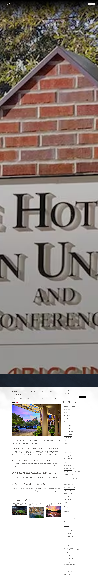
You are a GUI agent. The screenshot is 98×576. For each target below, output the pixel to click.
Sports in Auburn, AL (67, 486)
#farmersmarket (67, 509)
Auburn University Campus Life (69, 425)
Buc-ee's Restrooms (67, 444)
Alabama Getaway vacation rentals (70, 410)
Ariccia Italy (66, 521)
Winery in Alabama (67, 500)
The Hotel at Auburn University (69, 487)
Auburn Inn (66, 422)
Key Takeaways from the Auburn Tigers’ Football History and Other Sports (36, 504)
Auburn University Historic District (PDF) (35, 448)
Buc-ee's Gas (66, 443)
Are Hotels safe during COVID (69, 518)
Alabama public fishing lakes (68, 412)
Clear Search (64, 399)
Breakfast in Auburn (67, 573)
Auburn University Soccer (68, 558)
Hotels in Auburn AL (29, 496)
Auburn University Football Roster (70, 427)
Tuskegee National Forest (68, 493)
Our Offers (41, 3)
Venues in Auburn (67, 497)
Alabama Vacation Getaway (69, 413)
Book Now (91, 3)
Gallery (66, 3)
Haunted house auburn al (68, 465)
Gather (52, 3)
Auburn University (55, 440)
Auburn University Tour (68, 434)
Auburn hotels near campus (68, 543)
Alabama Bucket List (67, 511)
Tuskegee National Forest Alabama (70, 494)
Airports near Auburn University (69, 406)
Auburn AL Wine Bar (67, 527)
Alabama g (65, 514)
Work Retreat (66, 502)
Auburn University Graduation (69, 428)
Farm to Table (66, 459)
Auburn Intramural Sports (68, 548)
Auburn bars (66, 531)
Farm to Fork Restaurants (68, 458)
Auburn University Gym (68, 556)
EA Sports (65, 453)
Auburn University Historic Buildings (38, 398)
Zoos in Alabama (67, 503)
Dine (47, 3)
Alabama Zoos (66, 416)
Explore (59, 3)
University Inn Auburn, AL (68, 496)
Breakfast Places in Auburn (68, 574)
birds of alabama (67, 570)
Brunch (65, 440)
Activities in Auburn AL (17, 398)
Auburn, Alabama (15, 438)
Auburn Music (66, 424)
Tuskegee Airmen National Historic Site (34, 472)
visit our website (21, 493)
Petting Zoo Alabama (67, 480)
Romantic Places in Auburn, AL (69, 484)
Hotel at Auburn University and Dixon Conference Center (37, 441)
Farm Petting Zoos (67, 456)
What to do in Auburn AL (68, 499)
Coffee (65, 449)
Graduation (66, 464)
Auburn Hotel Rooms (67, 542)
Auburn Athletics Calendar (68, 530)
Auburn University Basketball (69, 553)
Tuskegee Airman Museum (39, 400)
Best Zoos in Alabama (67, 437)
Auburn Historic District (26, 398)
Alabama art (66, 407)
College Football (67, 450)
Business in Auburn (67, 447)
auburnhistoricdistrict (21, 496)
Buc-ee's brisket (66, 441)
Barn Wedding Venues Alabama (69, 564)
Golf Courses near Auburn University (70, 462)
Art (64, 523)
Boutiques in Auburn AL (68, 571)
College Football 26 (67, 452)
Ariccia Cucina (66, 520)
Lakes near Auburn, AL (68, 475)
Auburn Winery (66, 561)
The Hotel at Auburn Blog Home (68, 390)
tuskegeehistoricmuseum (38, 496)
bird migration (66, 568)
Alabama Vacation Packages (69, 415)
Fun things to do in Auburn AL (69, 461)
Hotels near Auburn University (18, 400)
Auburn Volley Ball (67, 559)
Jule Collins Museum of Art (68, 474)
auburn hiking (66, 537)
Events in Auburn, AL (67, 455)
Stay (35, 3)
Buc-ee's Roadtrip (67, 446)
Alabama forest (66, 512)
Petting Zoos (66, 481)
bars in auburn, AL (67, 567)
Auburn (65, 524)
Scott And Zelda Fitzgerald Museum (32, 460)
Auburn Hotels (66, 421)
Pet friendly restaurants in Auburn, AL (70, 478)
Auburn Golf (66, 534)
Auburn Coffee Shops (67, 533)
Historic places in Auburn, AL (51, 398)
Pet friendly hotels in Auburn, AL (69, 477)
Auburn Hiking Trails (67, 539)
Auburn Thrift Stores (67, 552)
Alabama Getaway (67, 409)
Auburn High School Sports (68, 536)
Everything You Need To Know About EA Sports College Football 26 (19, 504)
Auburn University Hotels (68, 431)
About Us (29, 3)
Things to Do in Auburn (29, 400)
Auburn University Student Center (70, 433)
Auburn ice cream (67, 545)
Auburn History (66, 540)
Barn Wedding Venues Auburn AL (70, 565)
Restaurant (66, 483)
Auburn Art (66, 418)
